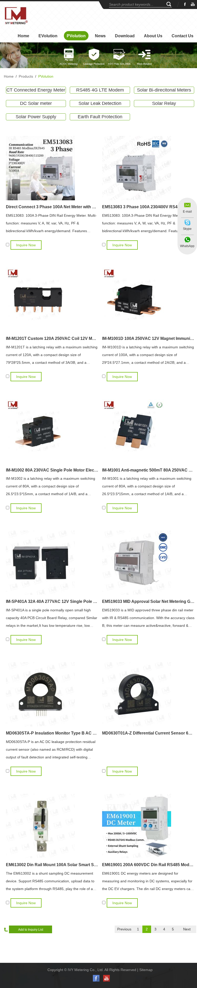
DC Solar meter (36, 103)
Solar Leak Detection (99, 103)
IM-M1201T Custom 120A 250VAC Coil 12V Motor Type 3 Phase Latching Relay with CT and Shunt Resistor (52, 338)
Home (23, 36)
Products (26, 76)
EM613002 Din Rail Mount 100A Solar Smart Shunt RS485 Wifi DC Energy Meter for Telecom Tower (52, 865)
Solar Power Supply (36, 116)
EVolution (47, 36)
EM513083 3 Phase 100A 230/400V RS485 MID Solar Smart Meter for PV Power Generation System (148, 207)
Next (187, 929)
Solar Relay (164, 103)
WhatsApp (187, 246)
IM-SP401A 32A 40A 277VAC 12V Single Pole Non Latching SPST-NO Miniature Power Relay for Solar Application (52, 601)
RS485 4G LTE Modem (100, 90)
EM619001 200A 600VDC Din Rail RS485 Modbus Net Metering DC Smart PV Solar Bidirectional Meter (148, 865)
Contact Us (182, 36)
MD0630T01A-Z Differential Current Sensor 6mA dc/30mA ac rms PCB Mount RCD (148, 733)
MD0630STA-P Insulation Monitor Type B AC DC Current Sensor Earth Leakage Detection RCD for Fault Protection (52, 733)
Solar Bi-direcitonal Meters (164, 90)
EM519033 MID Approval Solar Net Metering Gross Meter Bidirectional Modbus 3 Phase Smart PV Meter (148, 601)
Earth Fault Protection (100, 116)
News (100, 36)
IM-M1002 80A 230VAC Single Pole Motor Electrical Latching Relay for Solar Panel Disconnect (52, 470)
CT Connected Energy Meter (35, 90)
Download (125, 36)
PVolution (76, 36)
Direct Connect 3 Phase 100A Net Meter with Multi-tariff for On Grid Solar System (52, 207)
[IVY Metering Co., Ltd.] (16, 15)
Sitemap (146, 970)
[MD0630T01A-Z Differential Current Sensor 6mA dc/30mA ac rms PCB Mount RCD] (148, 694)
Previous (124, 929)
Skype (187, 229)
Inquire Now (26, 245)
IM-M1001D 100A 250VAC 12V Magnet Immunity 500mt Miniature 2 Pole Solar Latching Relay (148, 338)
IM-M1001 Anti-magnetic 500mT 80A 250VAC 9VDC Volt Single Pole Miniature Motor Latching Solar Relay (148, 470)
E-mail (187, 211)
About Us (153, 36)
